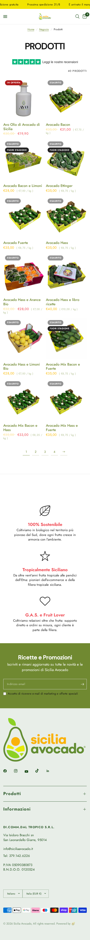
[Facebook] (8, 771)
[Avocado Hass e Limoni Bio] (23, 338)
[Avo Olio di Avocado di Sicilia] (23, 99)
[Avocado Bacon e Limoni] (23, 160)
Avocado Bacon (58, 125)
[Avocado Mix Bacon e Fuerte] (66, 338)
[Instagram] (19, 771)
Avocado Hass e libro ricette (62, 302)
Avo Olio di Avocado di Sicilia (21, 127)
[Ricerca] (77, 16)
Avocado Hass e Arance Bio (22, 302)
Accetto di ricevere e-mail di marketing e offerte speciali (43, 694)
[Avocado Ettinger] (66, 160)
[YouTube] (29, 771)
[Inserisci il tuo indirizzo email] (82, 684)
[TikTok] (40, 771)
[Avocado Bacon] (66, 99)
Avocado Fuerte (15, 243)
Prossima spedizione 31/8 (38, 4)
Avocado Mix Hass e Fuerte (62, 427)
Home (31, 29)
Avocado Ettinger (59, 186)
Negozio (44, 29)
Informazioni (17, 809)
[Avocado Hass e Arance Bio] (23, 274)
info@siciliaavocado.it (18, 848)
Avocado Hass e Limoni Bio (21, 366)
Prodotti (12, 794)
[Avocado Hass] (66, 217)
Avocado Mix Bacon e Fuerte (63, 366)
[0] (84, 16)
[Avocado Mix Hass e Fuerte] (66, 399)
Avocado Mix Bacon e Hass (20, 427)
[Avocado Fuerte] (23, 217)
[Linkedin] (51, 771)
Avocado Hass (57, 243)
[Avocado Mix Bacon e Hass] (23, 399)
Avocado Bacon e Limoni (22, 186)
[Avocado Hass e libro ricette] (66, 274)
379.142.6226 (19, 855)
